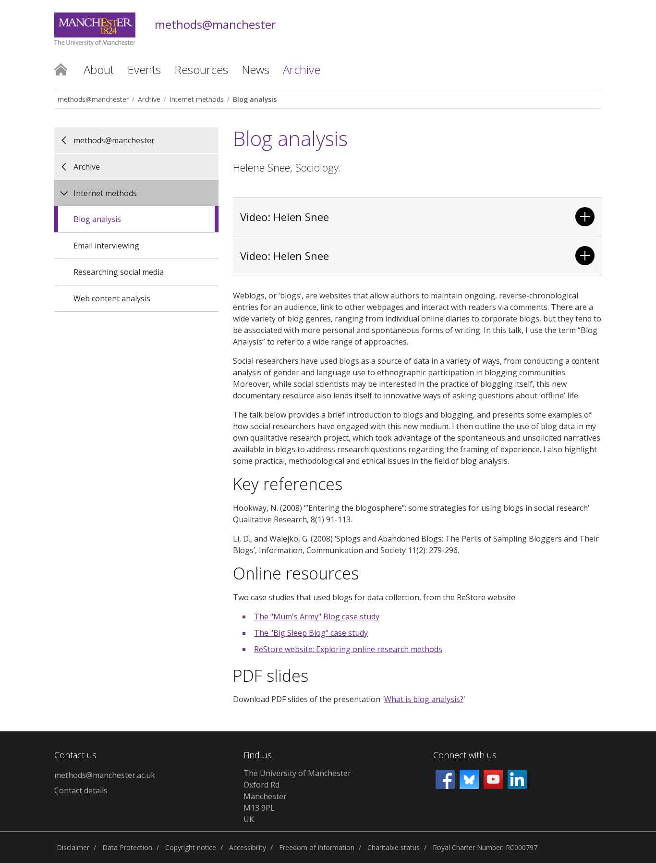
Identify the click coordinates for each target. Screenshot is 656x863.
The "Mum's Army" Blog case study (316, 616)
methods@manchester (215, 25)
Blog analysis (255, 99)
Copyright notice (190, 847)
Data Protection (127, 847)
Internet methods (197, 99)
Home (60, 68)
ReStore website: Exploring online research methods (348, 649)
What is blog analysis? (423, 699)
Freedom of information (316, 847)
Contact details (81, 790)
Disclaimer (73, 847)
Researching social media (118, 272)
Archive (149, 99)
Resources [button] (201, 69)
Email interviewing (106, 245)
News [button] (255, 69)
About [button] (99, 69)
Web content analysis (111, 298)
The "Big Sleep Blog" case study (311, 633)
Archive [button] (301, 69)
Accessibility (247, 847)
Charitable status (393, 847)
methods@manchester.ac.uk (104, 775)
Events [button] (144, 69)
